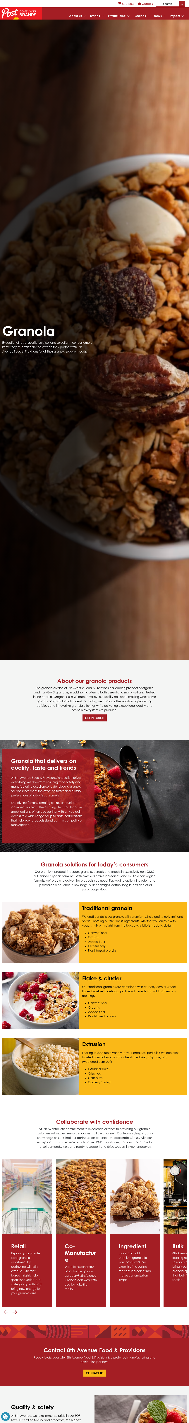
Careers (147, 4)
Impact (175, 16)
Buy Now (127, 4)
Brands (95, 16)
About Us (75, 16)
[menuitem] (126, 3)
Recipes (140, 16)
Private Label (117, 16)
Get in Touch (94, 718)
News (158, 16)
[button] (13, 832)
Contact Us (94, 1373)
